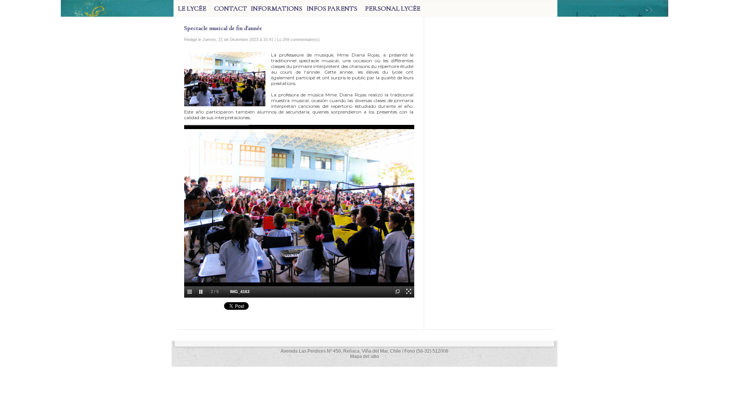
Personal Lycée (392, 8)
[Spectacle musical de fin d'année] (224, 54)
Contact (230, 8)
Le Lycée (192, 8)
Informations (276, 8)
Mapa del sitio (364, 356)
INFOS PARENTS (331, 8)
